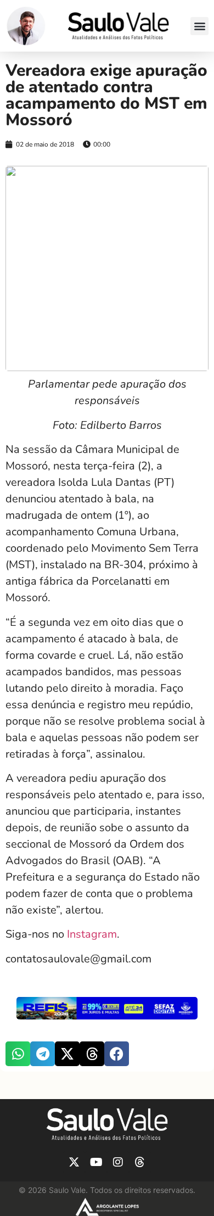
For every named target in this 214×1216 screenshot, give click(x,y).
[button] (199, 26)
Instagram (90, 934)
